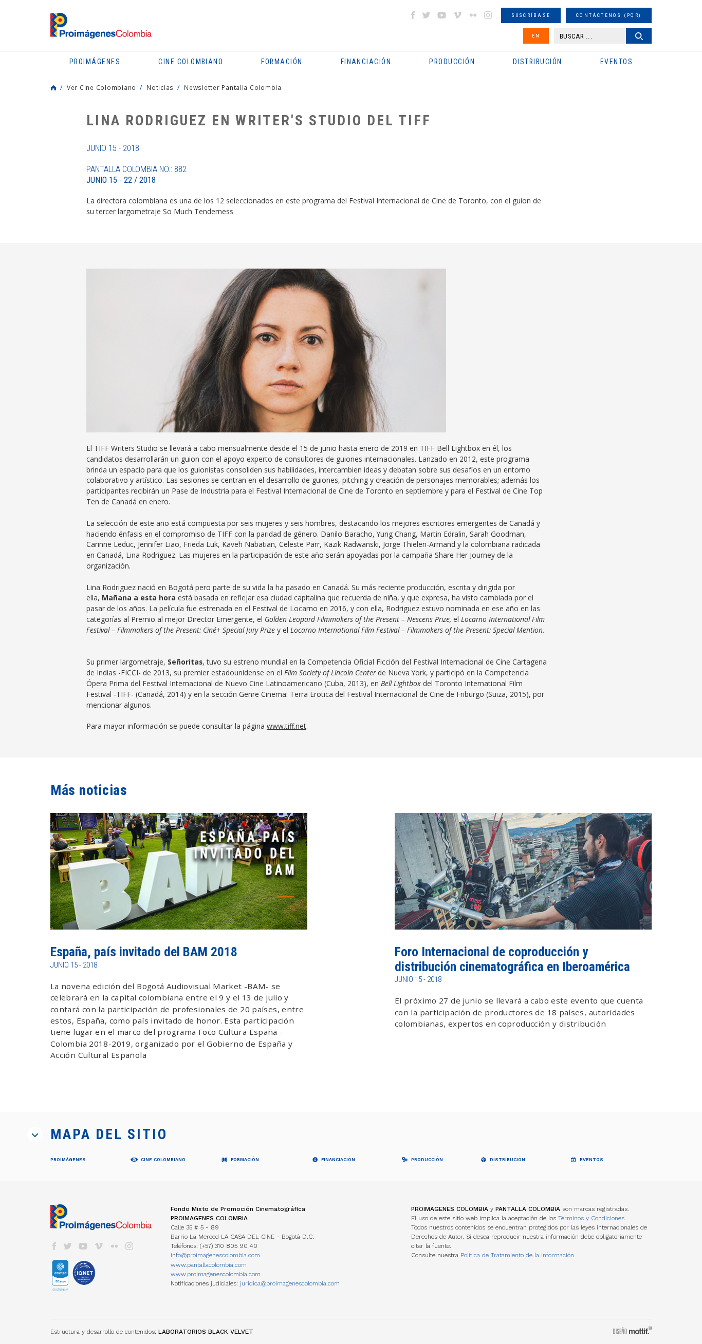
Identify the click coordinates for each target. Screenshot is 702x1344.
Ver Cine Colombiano (101, 87)
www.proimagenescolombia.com (216, 1274)
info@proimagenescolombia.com (215, 1255)
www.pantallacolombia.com (209, 1265)
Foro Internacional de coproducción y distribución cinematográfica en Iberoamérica (512, 959)
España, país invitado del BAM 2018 (143, 951)
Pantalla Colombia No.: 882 (136, 174)
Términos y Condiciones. (592, 1218)
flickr (473, 15)
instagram (488, 15)
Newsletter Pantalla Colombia (233, 87)
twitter (426, 15)
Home (53, 87)
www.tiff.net (286, 726)
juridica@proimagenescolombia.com (290, 1283)
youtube (442, 15)
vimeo (457, 15)
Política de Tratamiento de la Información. (518, 1255)
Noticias (160, 87)
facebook (412, 15)
